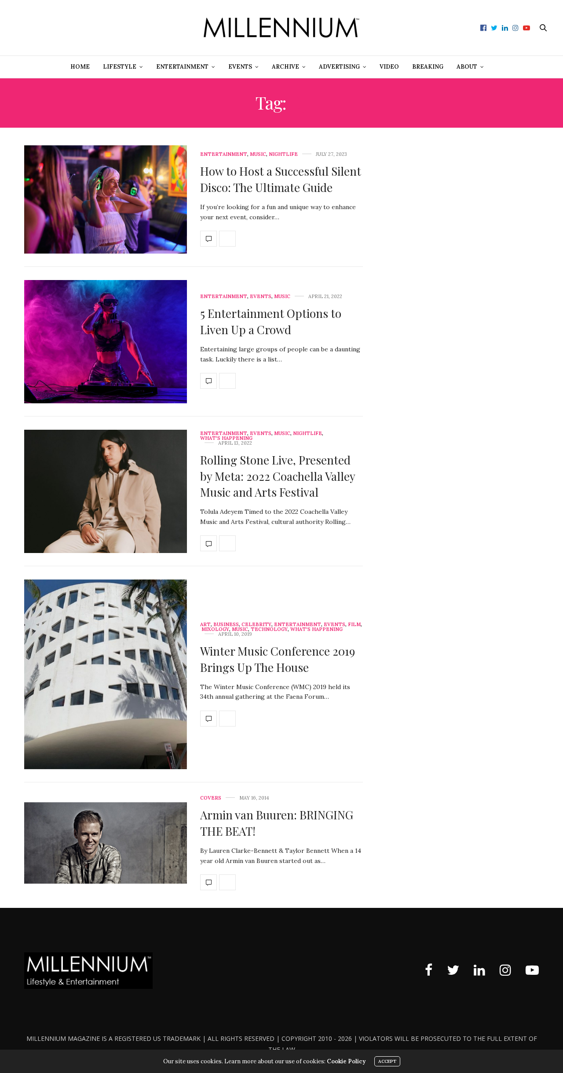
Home (80, 66)
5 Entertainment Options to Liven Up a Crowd (270, 321)
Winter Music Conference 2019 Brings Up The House (277, 659)
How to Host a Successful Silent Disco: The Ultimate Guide (280, 179)
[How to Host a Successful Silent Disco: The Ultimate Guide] (105, 199)
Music (258, 154)
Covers (210, 798)
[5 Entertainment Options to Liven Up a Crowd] (105, 341)
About (467, 66)
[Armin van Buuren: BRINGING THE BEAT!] (105, 843)
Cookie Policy (346, 1061)
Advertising (339, 66)
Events (240, 66)
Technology (269, 629)
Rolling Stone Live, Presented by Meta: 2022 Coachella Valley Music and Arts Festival (277, 476)
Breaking (427, 66)
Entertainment (182, 66)
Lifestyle (119, 66)
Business (226, 624)
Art (205, 624)
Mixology (215, 629)
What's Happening (226, 438)
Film (354, 624)
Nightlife (283, 154)
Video (389, 66)
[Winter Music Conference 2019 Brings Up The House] (105, 674)
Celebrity (256, 624)
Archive (285, 66)
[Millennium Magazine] (282, 27)
